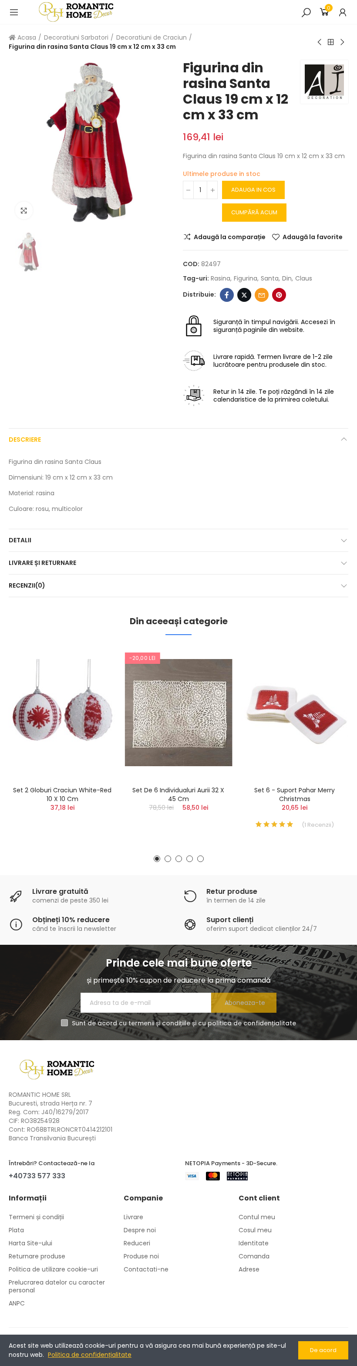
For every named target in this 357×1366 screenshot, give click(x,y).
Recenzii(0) (27, 585)
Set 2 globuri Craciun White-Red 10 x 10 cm (62, 794)
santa (270, 278)
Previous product (320, 42)
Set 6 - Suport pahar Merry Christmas (294, 794)
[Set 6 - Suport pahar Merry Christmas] (294, 712)
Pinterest (279, 295)
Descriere (25, 439)
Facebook (227, 295)
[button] (157, 858)
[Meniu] (14, 12)
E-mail (262, 295)
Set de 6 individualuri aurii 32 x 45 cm (178, 794)
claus (303, 278)
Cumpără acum (254, 212)
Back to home (331, 42)
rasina (220, 278)
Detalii (20, 540)
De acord (323, 1350)
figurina (245, 278)
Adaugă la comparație (230, 237)
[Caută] (306, 12)
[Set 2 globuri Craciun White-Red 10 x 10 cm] (62, 712)
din (287, 278)
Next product (341, 42)
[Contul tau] (342, 12)
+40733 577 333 (37, 1176)
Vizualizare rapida (94, 696)
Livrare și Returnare (42, 562)
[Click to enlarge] (24, 210)
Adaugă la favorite (313, 237)
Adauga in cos (253, 190)
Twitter (244, 295)
